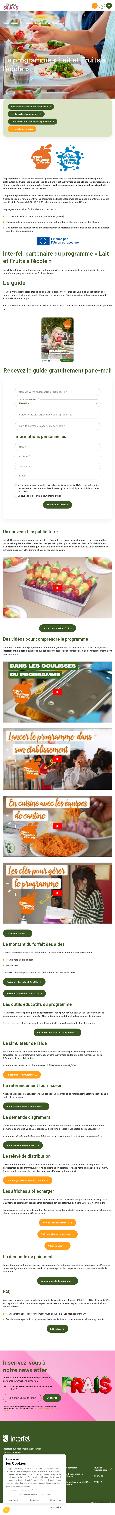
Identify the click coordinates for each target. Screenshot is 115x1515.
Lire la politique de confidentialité (19, 1490)
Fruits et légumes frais (100, 1469)
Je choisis (34, 1500)
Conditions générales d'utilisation (73, 1475)
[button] (6, 1510)
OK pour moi (55, 1500)
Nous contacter (70, 1468)
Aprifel (97, 1476)
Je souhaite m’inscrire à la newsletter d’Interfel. (40, 496)
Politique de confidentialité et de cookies (76, 1483)
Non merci (13, 1500)
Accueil (6, 23)
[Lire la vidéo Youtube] (57, 587)
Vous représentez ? (29, 399)
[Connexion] (102, 6)
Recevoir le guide (56, 504)
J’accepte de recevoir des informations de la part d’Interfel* (30, 1387)
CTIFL (97, 1482)
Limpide (107, 1502)
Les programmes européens (22, 23)
